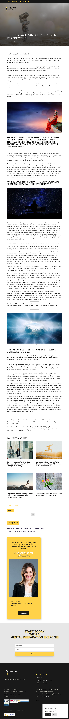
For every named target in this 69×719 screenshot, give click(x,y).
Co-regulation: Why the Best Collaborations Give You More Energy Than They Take (19, 464)
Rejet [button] (54, 714)
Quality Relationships (16, 531)
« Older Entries (12, 505)
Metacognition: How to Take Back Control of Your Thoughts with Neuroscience (48, 464)
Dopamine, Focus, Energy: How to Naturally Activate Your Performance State (20, 495)
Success (31, 531)
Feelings (10, 528)
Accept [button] (48, 714)
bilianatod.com (41, 670)
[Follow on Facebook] (36, 674)
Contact (24, 613)
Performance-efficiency (34, 528)
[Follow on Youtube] (46, 674)
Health (19, 528)
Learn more (44, 696)
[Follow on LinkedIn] (43, 674)
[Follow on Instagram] (40, 674)
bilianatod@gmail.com (44, 680)
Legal (38, 700)
